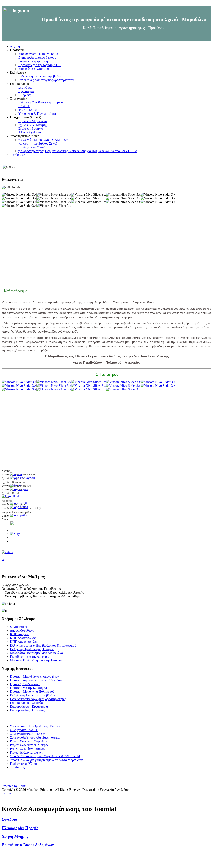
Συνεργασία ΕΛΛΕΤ (24, 730)
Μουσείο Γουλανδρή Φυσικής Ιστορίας (36, 660)
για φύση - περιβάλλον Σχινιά (37, 143)
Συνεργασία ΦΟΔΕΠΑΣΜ (27, 733)
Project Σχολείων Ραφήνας (27, 748)
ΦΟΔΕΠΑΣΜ (27, 110)
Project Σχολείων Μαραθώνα (29, 741)
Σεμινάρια (25, 87)
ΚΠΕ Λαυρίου (19, 634)
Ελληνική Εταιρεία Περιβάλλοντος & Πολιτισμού (43, 645)
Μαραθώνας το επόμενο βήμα (38, 53)
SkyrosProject (19, 626)
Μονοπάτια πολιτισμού (33, 68)
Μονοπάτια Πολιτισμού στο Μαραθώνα (36, 653)
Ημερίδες (24, 95)
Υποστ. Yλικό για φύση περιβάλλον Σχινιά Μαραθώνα (46, 760)
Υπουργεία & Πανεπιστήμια (37, 113)
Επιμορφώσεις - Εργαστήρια (29, 706)
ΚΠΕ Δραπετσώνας (23, 638)
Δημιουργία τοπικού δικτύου (37, 57)
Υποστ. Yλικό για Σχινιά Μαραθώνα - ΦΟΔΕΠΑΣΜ (45, 756)
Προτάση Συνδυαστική (25, 684)
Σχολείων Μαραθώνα (32, 121)
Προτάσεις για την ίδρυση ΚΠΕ (39, 65)
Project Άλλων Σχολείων (26, 752)
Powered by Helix (14, 786)
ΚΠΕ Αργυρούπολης (24, 641)
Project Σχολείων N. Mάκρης (29, 745)
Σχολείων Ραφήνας (30, 128)
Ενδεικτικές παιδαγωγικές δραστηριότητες (46, 80)
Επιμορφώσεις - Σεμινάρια (27, 702)
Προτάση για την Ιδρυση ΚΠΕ (30, 688)
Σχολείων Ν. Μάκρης (32, 125)
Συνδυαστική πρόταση (33, 61)
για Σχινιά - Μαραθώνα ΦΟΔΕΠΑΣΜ (43, 140)
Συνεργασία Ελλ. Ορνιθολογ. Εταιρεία (35, 726)
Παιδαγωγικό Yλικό (31, 147)
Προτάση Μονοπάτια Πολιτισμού (32, 691)
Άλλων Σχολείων (29, 132)
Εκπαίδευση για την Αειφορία (29, 656)
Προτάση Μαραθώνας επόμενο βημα (34, 676)
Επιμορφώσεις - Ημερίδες (27, 710)
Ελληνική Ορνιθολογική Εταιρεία (40, 102)
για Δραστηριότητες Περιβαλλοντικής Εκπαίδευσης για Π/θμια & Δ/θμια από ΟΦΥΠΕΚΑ (77, 151)
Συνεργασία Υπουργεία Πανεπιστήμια (35, 737)
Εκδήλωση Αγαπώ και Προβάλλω (32, 695)
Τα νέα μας (17, 767)
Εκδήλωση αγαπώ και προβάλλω (40, 76)
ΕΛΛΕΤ (24, 106)
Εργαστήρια (26, 91)
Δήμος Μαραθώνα (22, 630)
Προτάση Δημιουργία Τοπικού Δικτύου (36, 680)
